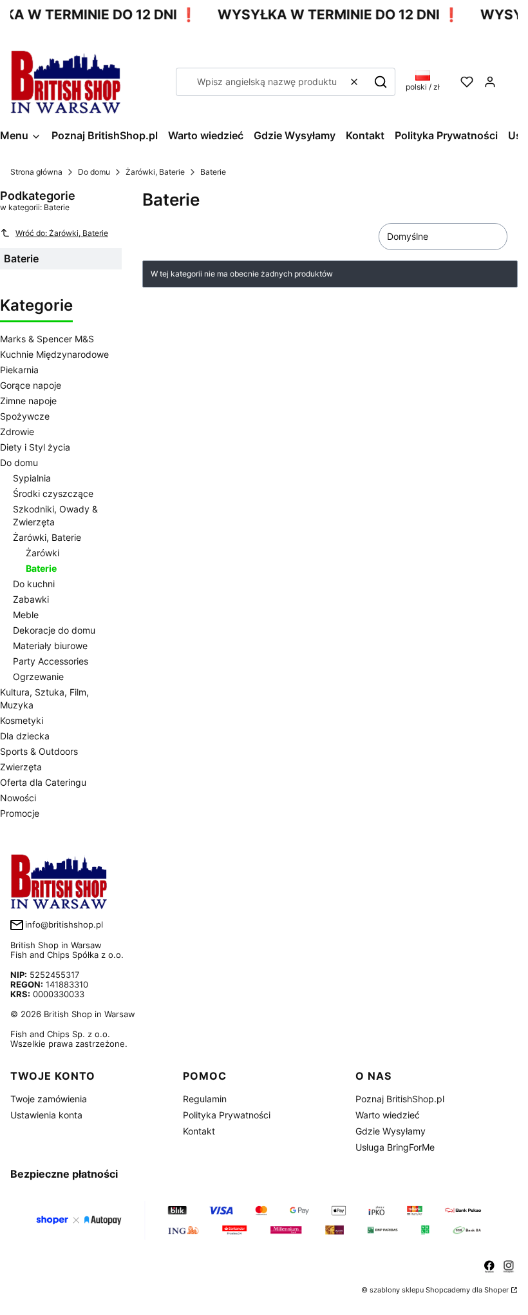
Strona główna (36, 172)
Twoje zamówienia (48, 1098)
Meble (26, 614)
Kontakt (199, 1130)
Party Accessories (50, 661)
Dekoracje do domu (54, 630)
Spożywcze (25, 416)
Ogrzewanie (38, 676)
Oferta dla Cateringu (43, 782)
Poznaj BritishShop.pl (399, 1098)
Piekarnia (19, 369)
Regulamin (205, 1098)
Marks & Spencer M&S (47, 338)
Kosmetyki (21, 720)
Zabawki (31, 599)
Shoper (496, 1289)
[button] (380, 82)
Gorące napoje (30, 385)
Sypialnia (32, 477)
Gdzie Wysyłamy (390, 1130)
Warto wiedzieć (387, 1114)
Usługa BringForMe (395, 1147)
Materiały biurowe (50, 645)
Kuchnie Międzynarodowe (54, 354)
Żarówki (42, 552)
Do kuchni (34, 583)
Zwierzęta (21, 766)
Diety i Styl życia (35, 447)
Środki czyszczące (53, 493)
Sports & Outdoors (39, 751)
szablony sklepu (397, 1289)
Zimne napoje (28, 400)
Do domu (94, 172)
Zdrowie (17, 431)
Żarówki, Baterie (155, 172)
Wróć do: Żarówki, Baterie (61, 233)
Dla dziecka (25, 735)
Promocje (19, 813)
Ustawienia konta (46, 1114)
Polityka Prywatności (226, 1114)
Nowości (18, 797)
